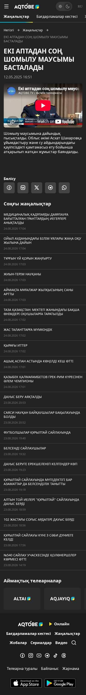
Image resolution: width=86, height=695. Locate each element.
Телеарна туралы (22, 668)
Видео (61, 642)
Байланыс (50, 668)
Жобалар (18, 642)
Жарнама (70, 668)
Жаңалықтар (16, 16)
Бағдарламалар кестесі (57, 16)
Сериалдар (41, 642)
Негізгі (9, 30)
